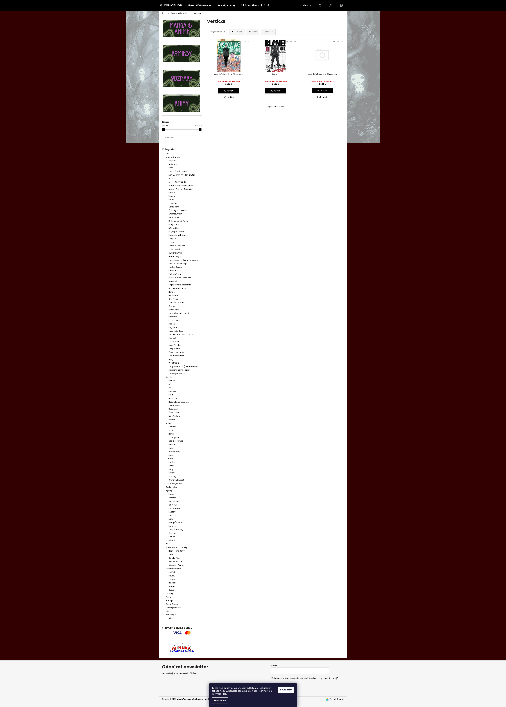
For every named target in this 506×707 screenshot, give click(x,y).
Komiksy (169, 377)
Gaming (172, 476)
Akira (171, 178)
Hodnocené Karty (177, 551)
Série (171, 448)
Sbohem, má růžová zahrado (182, 334)
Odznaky (170, 458)
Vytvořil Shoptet (337, 699)
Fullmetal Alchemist (178, 235)
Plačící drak (174, 309)
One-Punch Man (176, 302)
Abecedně (268, 32)
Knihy (168, 423)
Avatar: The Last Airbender (181, 189)
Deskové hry (171, 487)
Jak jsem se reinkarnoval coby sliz (184, 260)
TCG (168, 543)
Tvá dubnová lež (176, 355)
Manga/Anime (175, 522)
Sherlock (172, 338)
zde (224, 693)
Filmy (171, 469)
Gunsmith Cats (176, 253)
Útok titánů (174, 363)
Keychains (174, 501)
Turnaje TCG (172, 600)
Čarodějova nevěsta (178, 210)
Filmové (172, 526)
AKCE (168, 153)
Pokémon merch (173, 568)
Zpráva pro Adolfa (177, 373)
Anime (171, 465)
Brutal (171, 199)
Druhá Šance (172, 604)
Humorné (173, 398)
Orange (172, 306)
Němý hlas (173, 295)
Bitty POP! (173, 505)
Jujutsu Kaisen (175, 267)
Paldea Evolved (176, 561)
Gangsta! (173, 238)
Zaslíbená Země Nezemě (180, 370)
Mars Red (173, 281)
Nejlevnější (237, 32)
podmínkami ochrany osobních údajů (319, 678)
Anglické (172, 160)
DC (170, 384)
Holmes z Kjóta (175, 256)
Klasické (172, 497)
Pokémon (173, 316)
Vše (167, 611)
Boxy (171, 167)
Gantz (171, 242)
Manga (172, 586)
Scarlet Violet (175, 558)
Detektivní (173, 409)
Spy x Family (174, 345)
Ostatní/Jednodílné (178, 171)
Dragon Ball (174, 224)
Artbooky (173, 164)
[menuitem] (200, 5)
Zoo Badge (171, 614)
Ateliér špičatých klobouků (181, 185)
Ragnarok (173, 327)
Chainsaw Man (175, 213)
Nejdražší (253, 32)
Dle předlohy (174, 416)
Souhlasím (286, 689)
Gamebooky (174, 451)
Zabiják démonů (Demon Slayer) (184, 366)
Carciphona (174, 206)
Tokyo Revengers (176, 352)
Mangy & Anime (173, 157)
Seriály (171, 472)
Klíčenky (169, 593)
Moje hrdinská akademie (180, 284)
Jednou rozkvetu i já (178, 263)
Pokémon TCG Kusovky (176, 547)
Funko (171, 494)
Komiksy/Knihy (175, 483)
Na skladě (171, 137)
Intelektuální (174, 405)
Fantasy (172, 391)
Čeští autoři (174, 412)
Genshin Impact (176, 480)
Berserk (172, 192)
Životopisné (174, 437)
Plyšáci (172, 572)
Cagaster (173, 203)
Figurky (169, 490)
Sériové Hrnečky (176, 529)
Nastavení (220, 700)
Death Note (174, 217)
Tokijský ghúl (174, 348)
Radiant (172, 324)
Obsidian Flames (176, 565)
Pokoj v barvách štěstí (179, 313)
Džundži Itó (174, 228)
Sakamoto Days (176, 331)
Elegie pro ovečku (177, 231)
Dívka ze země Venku (178, 221)
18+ (170, 387)
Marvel (172, 380)
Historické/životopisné (179, 402)
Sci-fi (171, 394)
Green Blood (174, 249)
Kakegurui (173, 270)
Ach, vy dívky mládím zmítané (183, 175)
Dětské (172, 419)
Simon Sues (174, 341)
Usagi (171, 359)
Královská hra (175, 274)
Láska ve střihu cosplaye (180, 277)
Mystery (172, 512)
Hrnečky (169, 519)
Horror (171, 434)
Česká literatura (176, 441)
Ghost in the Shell (177, 245)
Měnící (172, 536)
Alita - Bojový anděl (177, 182)
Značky (169, 618)
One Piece (173, 299)
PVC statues (174, 508)
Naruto (172, 292)
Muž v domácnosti (177, 288)
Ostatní (172, 515)
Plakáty (169, 597)
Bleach (172, 196)
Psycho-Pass (174, 320)
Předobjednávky (173, 607)
